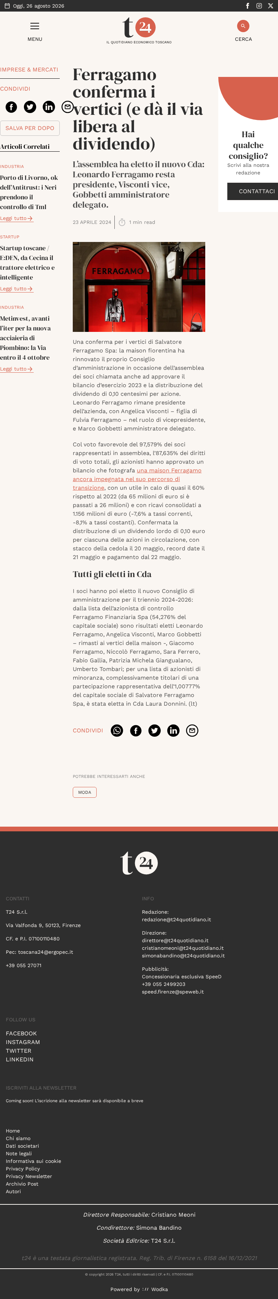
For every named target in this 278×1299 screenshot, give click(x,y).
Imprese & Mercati (29, 69)
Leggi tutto (13, 218)
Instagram (23, 1042)
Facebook (21, 1033)
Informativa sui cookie (33, 1161)
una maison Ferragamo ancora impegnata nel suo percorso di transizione (137, 479)
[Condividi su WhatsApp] (117, 730)
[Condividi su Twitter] (30, 107)
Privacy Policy (23, 1169)
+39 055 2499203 (163, 984)
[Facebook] (247, 6)
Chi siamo (18, 1138)
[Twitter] (271, 6)
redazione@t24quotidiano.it (176, 919)
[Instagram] (259, 6)
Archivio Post (22, 1184)
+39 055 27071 (23, 965)
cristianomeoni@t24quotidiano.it (183, 948)
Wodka (159, 1289)
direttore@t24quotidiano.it (175, 940)
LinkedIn (20, 1059)
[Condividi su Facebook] (11, 107)
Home (13, 1131)
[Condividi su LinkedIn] (49, 107)
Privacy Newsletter (29, 1176)
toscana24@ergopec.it (45, 952)
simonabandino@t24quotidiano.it (183, 955)
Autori (13, 1191)
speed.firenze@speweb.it (173, 992)
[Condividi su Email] (67, 107)
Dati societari (22, 1146)
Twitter (18, 1050)
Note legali (19, 1153)
